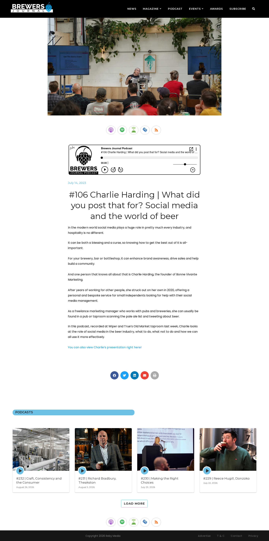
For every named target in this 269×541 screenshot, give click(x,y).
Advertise (204, 536)
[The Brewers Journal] (32, 6)
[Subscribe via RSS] (156, 130)
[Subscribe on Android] (133, 130)
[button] (114, 375)
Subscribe (237, 8)
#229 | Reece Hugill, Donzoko (226, 478)
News (131, 8)
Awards (216, 8)
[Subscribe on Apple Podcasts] (111, 130)
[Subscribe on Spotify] (122, 130)
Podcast (175, 8)
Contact (236, 536)
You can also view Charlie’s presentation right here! (105, 347)
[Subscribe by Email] (145, 130)
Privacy (253, 536)
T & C (221, 536)
